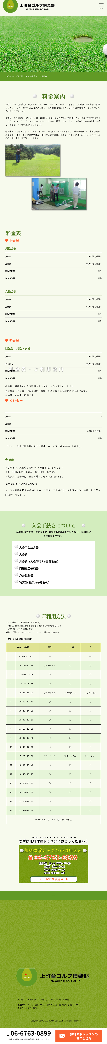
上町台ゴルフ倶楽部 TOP (16, 76)
